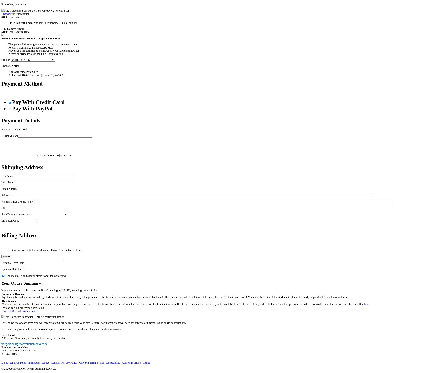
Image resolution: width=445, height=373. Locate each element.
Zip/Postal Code (10, 220)
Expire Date (41, 155)
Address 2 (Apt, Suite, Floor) (17, 201)
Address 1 (7, 195)
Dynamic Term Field (12, 262)
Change (5, 13)
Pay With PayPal (32, 108)
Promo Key (7, 4)
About (45, 362)
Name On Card (10, 136)
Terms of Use (8, 310)
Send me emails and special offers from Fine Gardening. (35, 275)
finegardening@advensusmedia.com (24, 344)
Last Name (7, 182)
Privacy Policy (29, 310)
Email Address (9, 188)
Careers (83, 362)
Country (5, 59)
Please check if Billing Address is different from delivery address (47, 250)
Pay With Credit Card (38, 102)
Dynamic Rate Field (12, 269)
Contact (55, 362)
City (3, 208)
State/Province (9, 214)
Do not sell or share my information (20, 362)
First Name (7, 175)
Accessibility (113, 362)
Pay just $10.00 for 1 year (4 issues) (38, 75)
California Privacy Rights (136, 362)
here (366, 304)
